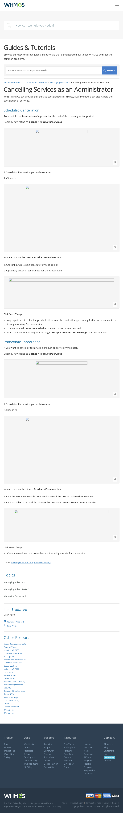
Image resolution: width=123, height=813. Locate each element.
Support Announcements (15, 644)
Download (68, 754)
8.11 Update (9, 656)
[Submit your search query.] (9, 25)
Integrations (9, 750)
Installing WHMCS (11, 669)
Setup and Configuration (14, 691)
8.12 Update (9, 710)
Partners (68, 750)
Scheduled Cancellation (21, 110)
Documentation (51, 763)
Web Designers (31, 763)
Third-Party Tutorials (13, 653)
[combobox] (61, 25)
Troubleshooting (11, 700)
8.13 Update (9, 713)
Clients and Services (37, 82)
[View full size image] (62, 147)
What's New (9, 754)
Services (7, 747)
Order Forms (9, 678)
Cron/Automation (11, 706)
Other (6, 703)
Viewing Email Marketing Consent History (31, 562)
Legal (106, 803)
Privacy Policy (76, 803)
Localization (9, 672)
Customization (10, 666)
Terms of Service (93, 803)
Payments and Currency (14, 681)
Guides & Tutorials (13, 82)
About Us (108, 744)
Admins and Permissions (15, 659)
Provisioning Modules (13, 684)
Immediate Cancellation (22, 342)
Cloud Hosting (30, 760)
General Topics (10, 647)
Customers (109, 750)
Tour (6, 744)
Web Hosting (30, 744)
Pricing (7, 757)
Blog (106, 747)
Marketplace (69, 747)
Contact (107, 760)
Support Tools (10, 694)
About (64, 803)
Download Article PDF (16, 622)
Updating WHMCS (11, 650)
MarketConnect (10, 675)
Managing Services (59, 82)
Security (7, 688)
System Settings (11, 697)
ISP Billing (28, 767)
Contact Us (49, 767)
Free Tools (69, 744)
